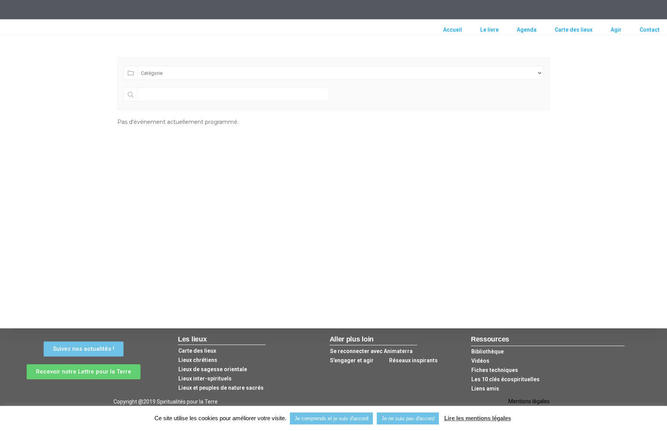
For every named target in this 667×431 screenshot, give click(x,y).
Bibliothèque (487, 351)
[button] (84, 349)
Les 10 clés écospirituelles (505, 379)
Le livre (489, 30)
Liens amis (485, 388)
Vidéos (480, 361)
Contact (650, 30)
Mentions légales (529, 401)
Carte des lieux (574, 30)
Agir (616, 30)
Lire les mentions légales (477, 418)
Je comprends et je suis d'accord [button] (331, 418)
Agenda (527, 30)
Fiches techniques (494, 370)
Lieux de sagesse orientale (212, 369)
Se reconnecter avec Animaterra (371, 351)
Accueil (452, 30)
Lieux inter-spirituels (205, 378)
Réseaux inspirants (413, 360)
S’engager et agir (352, 360)
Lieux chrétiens (197, 360)
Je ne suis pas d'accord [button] (407, 418)
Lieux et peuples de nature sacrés (221, 388)
